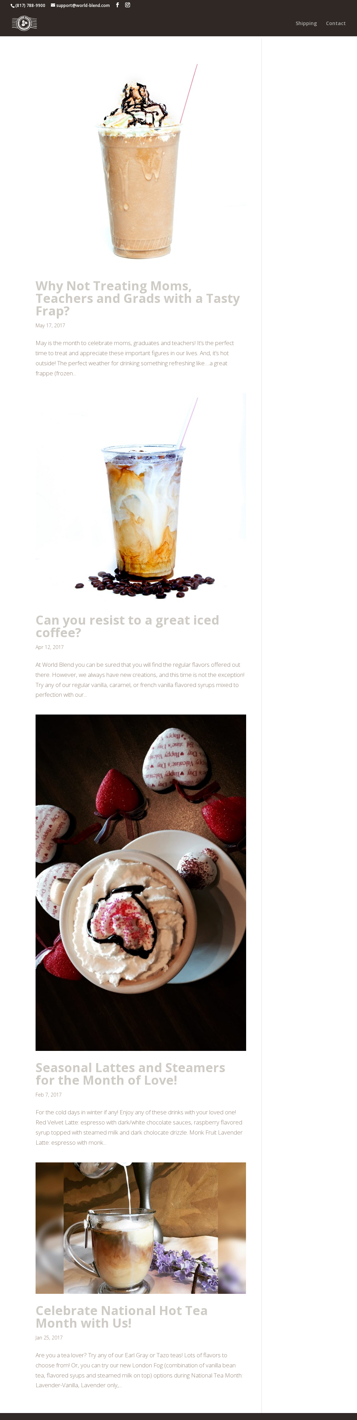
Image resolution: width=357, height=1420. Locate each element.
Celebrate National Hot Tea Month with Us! (122, 1316)
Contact (336, 23)
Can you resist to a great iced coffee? (127, 626)
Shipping (306, 23)
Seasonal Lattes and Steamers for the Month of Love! (130, 1074)
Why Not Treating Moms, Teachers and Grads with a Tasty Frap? (138, 298)
